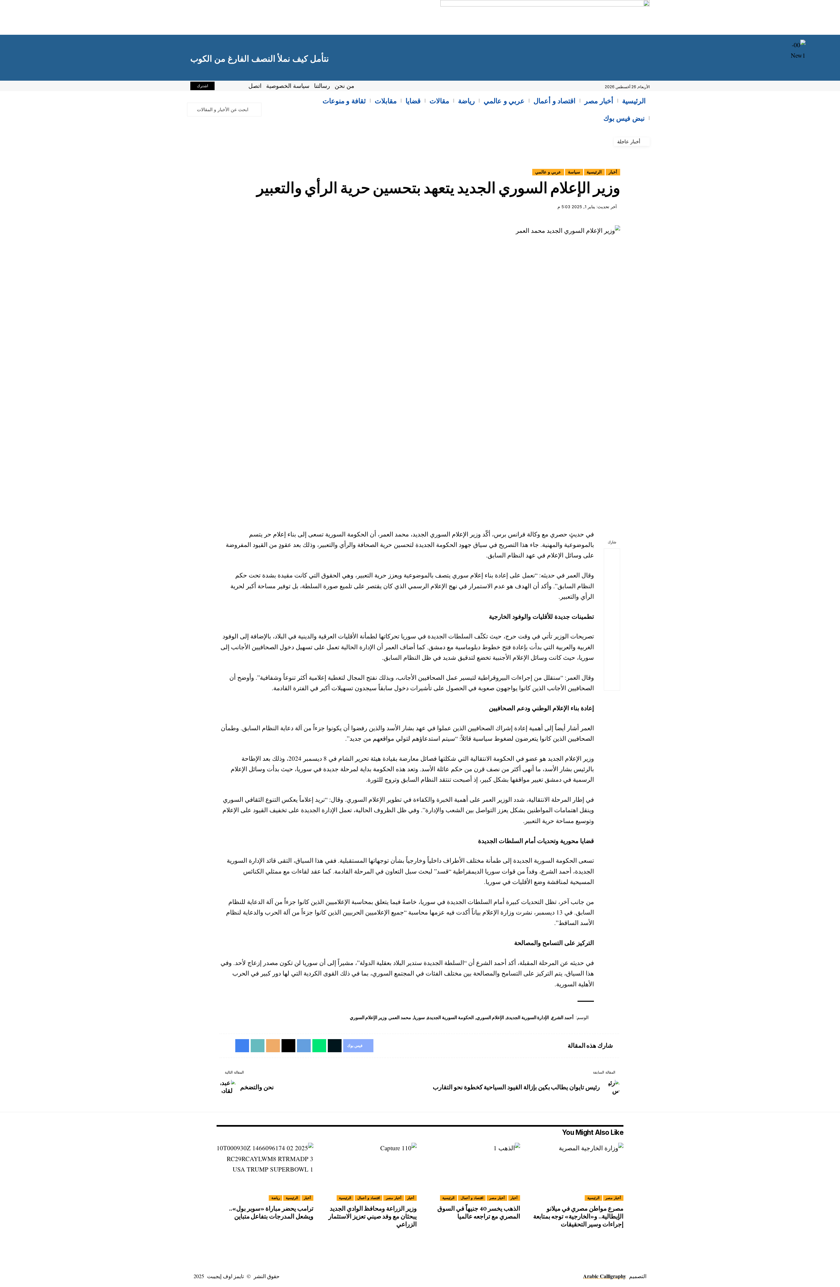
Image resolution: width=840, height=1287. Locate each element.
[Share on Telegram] (612, 604)
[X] (230, 87)
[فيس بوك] (237, 87)
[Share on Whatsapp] (612, 588)
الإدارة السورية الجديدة (528, 1017)
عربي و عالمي (548, 172)
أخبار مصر (613, 1198)
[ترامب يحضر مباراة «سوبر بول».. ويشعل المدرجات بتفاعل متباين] (265, 1172)
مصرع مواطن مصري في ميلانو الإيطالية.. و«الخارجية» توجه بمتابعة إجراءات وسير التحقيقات (578, 1216)
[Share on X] (612, 572)
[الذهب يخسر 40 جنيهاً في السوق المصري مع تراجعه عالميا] (471, 1172)
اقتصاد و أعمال (472, 1198)
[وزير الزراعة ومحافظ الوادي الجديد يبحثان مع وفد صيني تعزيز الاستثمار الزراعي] (368, 1172)
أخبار (613, 172)
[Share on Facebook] (612, 556)
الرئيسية (594, 172)
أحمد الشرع (563, 1017)
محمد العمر (400, 1017)
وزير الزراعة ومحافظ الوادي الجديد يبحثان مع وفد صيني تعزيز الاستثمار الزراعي (372, 1216)
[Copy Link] (612, 651)
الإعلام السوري (490, 1017)
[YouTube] (223, 87)
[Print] (612, 666)
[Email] (612, 635)
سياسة (574, 172)
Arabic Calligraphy (604, 1276)
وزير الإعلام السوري (368, 1017)
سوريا (419, 1017)
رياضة (275, 1198)
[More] (612, 682)
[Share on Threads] (612, 619)
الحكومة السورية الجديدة (450, 1017)
